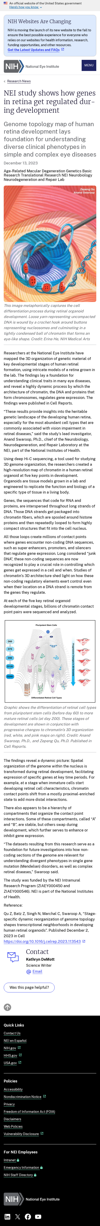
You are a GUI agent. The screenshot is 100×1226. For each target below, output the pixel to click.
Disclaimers (12, 1119)
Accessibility (13, 1089)
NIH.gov (10, 1048)
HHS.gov (10, 1055)
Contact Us (12, 1033)
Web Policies (13, 1126)
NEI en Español (15, 1041)
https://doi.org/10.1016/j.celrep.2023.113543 (42, 941)
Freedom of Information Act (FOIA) (29, 1112)
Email (37, 971)
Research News (19, 81)
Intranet (10, 1160)
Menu (88, 65)
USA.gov (10, 1063)
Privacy (9, 1104)
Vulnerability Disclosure (21, 1134)
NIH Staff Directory (18, 1175)
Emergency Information (22, 1167)
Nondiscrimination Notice (22, 1097)
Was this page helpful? (29, 987)
